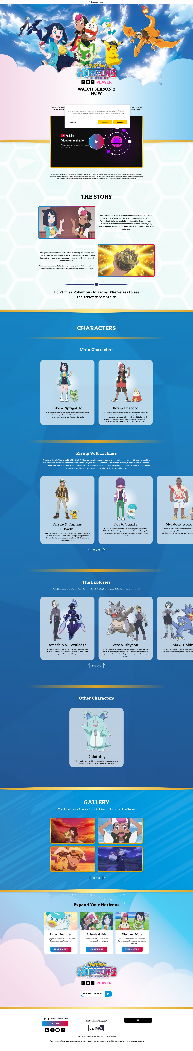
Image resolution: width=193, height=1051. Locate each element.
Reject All (105, 122)
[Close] (127, 107)
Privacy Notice (91, 1036)
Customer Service (110, 1036)
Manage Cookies (72, 122)
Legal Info (100, 1036)
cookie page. (108, 116)
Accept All (120, 122)
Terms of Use (81, 1036)
